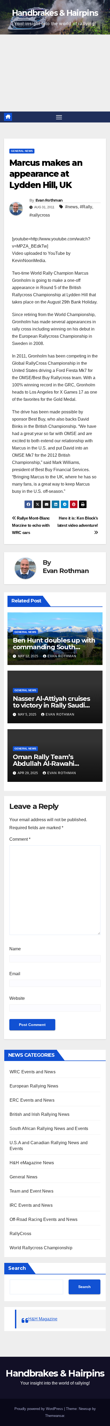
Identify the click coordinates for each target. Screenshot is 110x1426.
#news (71, 207)
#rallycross (39, 215)
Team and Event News (31, 1191)
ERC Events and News (32, 1100)
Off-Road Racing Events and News (43, 1219)
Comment (19, 839)
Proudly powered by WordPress (38, 1409)
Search (17, 1268)
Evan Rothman (49, 200)
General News (22, 150)
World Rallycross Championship (41, 1248)
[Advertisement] (55, 73)
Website (17, 998)
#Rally (86, 207)
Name (15, 949)
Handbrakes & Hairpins (55, 13)
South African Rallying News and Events (49, 1128)
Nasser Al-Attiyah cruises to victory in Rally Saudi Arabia (51, 705)
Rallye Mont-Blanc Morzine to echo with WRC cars (31, 525)
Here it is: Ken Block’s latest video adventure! (77, 522)
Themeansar (54, 1416)
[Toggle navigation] (59, 117)
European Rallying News (34, 1086)
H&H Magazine (42, 1319)
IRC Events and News (31, 1205)
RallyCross (20, 1233)
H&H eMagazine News (32, 1162)
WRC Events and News (33, 1072)
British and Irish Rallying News (39, 1114)
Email (14, 973)
